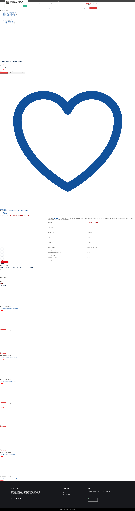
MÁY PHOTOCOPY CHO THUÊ (9, 210)
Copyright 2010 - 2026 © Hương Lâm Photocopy (67, 509)
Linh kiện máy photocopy (9, 23)
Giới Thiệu (43, 8)
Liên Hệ (83, 8)
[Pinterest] (20, 498)
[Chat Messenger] (2, 255)
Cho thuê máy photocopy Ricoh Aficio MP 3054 (9, 454)
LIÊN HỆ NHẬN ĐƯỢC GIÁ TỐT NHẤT (16, 72)
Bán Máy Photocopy (50, 8)
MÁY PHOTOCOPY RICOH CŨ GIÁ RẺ (9, 15)
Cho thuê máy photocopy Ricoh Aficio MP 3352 (9, 332)
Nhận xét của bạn (3, 277)
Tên (1, 279)
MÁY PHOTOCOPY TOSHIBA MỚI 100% (9, 18)
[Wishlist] (0, 352)
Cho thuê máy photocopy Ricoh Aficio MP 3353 (9, 357)
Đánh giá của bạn (3, 269)
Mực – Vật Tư (69, 8)
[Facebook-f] (11, 498)
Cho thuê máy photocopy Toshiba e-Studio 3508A (9, 308)
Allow (25, 5)
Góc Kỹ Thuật (76, 8)
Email (1, 281)
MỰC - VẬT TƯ (5, 20)
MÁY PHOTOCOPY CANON (7, 13)
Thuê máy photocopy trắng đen (22, 210)
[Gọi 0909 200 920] (2, 249)
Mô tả (4, 212)
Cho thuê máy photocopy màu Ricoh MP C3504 (9, 430)
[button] (2, 252)
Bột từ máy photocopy (9, 21)
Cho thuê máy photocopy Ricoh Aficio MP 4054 (9, 478)
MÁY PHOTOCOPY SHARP (7, 16)
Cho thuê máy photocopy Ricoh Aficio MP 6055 (9, 405)
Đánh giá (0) (5, 213)
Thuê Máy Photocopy (60, 8)
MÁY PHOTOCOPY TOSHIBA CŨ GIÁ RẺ (9, 12)
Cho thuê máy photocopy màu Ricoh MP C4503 (9, 381)
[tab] (69, 212)
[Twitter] (14, 498)
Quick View (3, 329)
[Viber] (18, 498)
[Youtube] (16, 498)
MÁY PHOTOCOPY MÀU (7, 19)
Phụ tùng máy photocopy (9, 22)
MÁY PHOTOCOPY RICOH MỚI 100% (9, 14)
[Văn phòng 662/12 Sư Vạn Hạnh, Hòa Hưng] (2, 258)
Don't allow (20, 5)
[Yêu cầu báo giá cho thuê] (2, 261)
